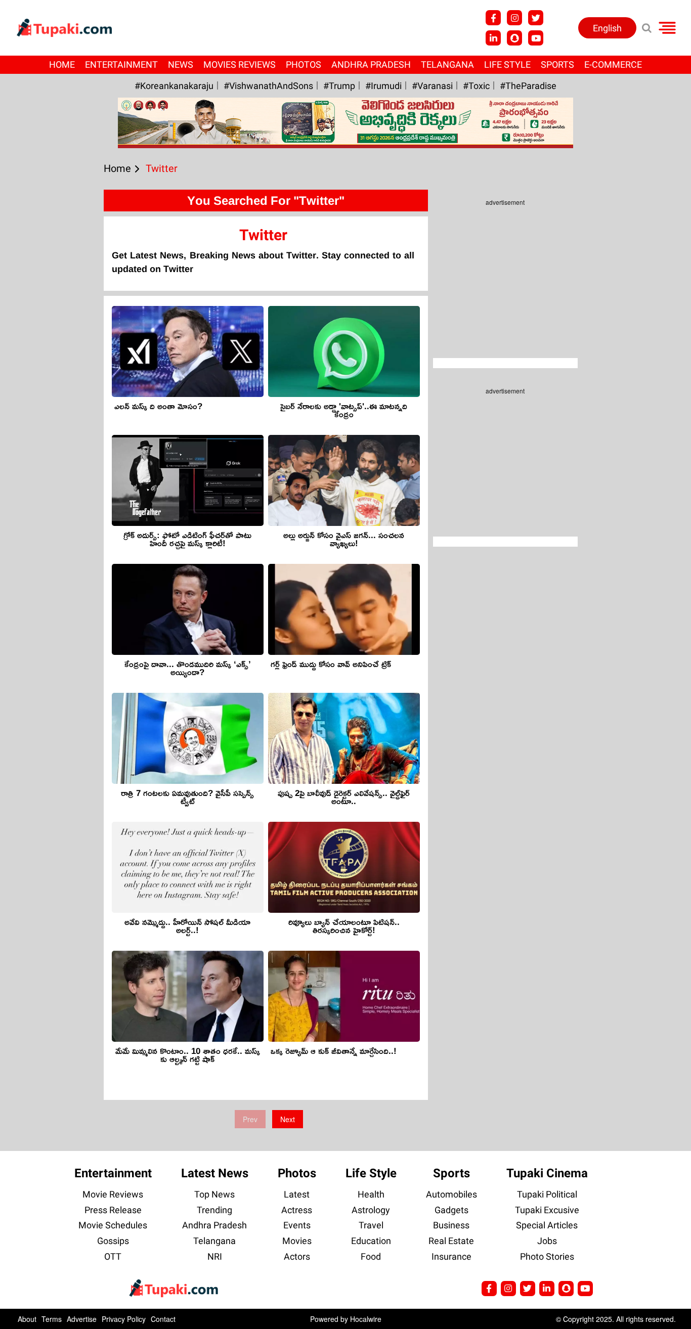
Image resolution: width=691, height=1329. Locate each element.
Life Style (507, 64)
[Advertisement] (45, 428)
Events (297, 1225)
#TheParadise (528, 85)
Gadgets (451, 1210)
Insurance (451, 1256)
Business (451, 1225)
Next (287, 1119)
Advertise (82, 1319)
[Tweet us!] (535, 17)
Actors (297, 1256)
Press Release (113, 1210)
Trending (214, 1210)
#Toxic (476, 85)
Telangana (447, 64)
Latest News (214, 1173)
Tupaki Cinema (547, 1173)
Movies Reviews (239, 64)
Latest (297, 1194)
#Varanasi (432, 85)
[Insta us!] (514, 17)
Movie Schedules (112, 1225)
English (607, 28)
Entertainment (121, 64)
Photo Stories (547, 1256)
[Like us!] (493, 17)
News (180, 64)
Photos (303, 64)
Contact (163, 1319)
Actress (296, 1210)
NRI (214, 1256)
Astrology (371, 1210)
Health (371, 1194)
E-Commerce (613, 64)
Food (371, 1256)
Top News (214, 1194)
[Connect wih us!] (493, 38)
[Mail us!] (585, 1288)
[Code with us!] (514, 38)
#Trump (339, 85)
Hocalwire (365, 1319)
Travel (371, 1225)
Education (371, 1240)
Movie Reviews (112, 1194)
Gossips (113, 1240)
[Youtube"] (535, 38)
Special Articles (547, 1225)
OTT (112, 1256)
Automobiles (451, 1194)
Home (62, 64)
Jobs (547, 1240)
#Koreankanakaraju (174, 85)
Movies (297, 1240)
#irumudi (383, 85)
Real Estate (451, 1240)
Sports (557, 64)
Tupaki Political (547, 1194)
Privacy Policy (124, 1319)
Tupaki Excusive (547, 1210)
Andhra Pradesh (371, 64)
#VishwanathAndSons (268, 85)
